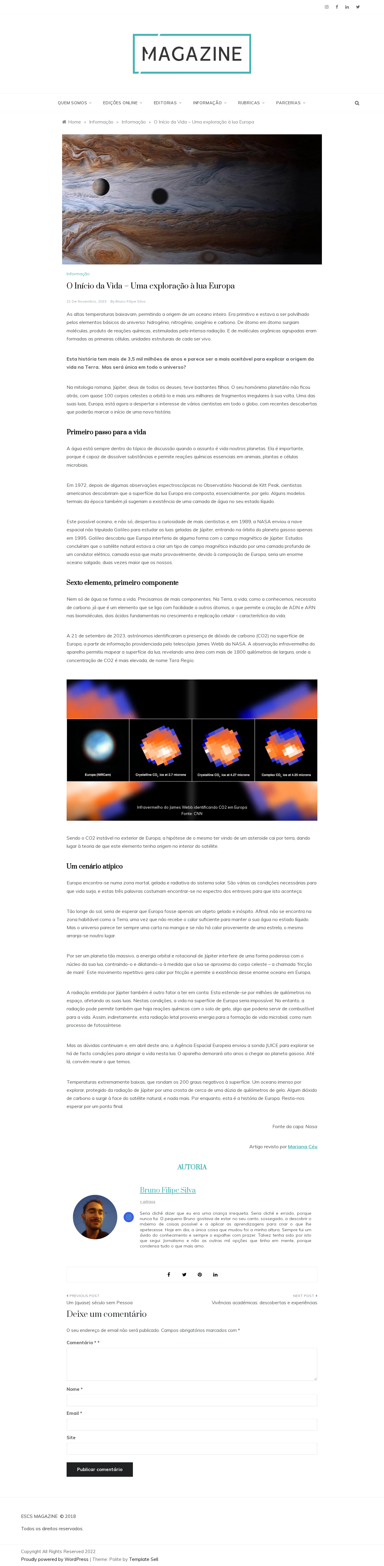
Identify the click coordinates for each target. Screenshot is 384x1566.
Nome (75, 1389)
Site (71, 1437)
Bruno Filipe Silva (131, 301)
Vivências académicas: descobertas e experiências (264, 1302)
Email (74, 1413)
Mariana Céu (302, 1146)
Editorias (165, 102)
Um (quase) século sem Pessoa (100, 1302)
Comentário (81, 1342)
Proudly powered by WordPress (55, 1559)
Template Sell (143, 1559)
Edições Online (120, 102)
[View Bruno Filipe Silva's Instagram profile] (129, 1217)
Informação (207, 102)
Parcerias (288, 102)
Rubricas (249, 102)
